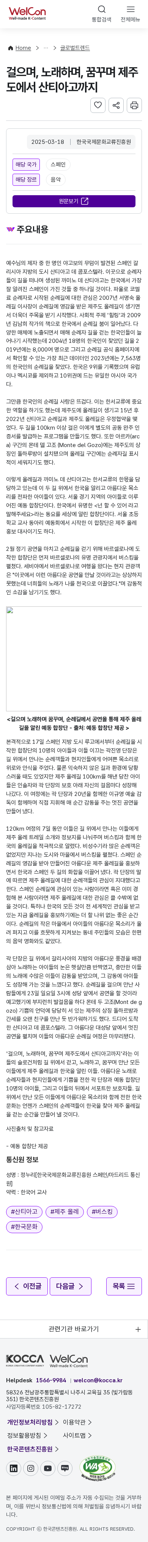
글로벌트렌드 (75, 48)
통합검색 (102, 19)
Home (23, 48)
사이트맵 (74, 1435)
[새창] (98, 1459)
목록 (119, 1286)
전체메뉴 (130, 19)
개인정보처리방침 (30, 1422)
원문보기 (69, 201)
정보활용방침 (24, 1435)
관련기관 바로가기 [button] (74, 1329)
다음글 (65, 1286)
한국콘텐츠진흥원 (30, 1449)
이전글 (32, 1286)
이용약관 (74, 1422)
